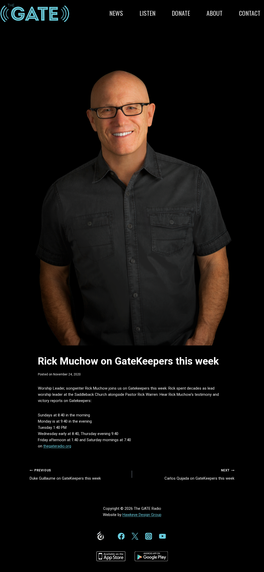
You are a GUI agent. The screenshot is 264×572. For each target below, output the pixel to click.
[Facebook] (121, 536)
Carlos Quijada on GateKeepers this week (199, 475)
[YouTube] (162, 536)
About (214, 13)
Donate (181, 13)
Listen (147, 13)
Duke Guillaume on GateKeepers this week (65, 475)
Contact (249, 13)
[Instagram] (148, 536)
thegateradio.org (57, 446)
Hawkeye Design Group (141, 514)
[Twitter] (135, 536)
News (116, 13)
